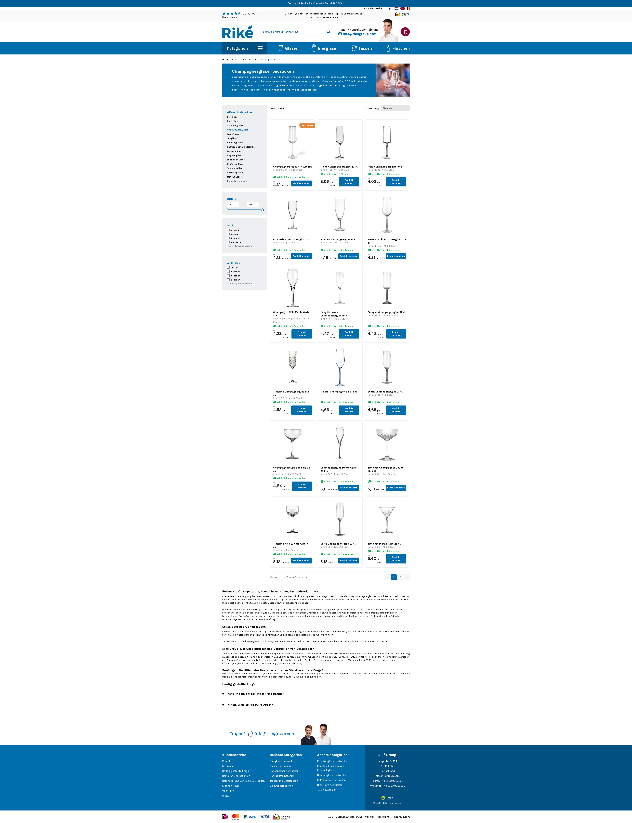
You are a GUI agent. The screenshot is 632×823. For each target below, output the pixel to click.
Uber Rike (228, 790)
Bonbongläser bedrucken (332, 775)
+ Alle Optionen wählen (240, 246)
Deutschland (387, 770)
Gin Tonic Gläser (235, 164)
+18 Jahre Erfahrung (350, 13)
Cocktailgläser (235, 172)
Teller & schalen (326, 789)
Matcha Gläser (235, 177)
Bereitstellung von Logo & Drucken (243, 780)
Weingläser (233, 134)
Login (389, 8)
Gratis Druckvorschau (326, 17)
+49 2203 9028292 (391, 780)
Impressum (229, 766)
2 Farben (235, 271)
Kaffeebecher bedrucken (284, 770)
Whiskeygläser (235, 142)
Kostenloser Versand (321, 13)
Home (225, 59)
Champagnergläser (272, 59)
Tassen (365, 48)
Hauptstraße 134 (387, 761)
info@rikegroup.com (359, 34)
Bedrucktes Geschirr (282, 775)
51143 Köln (387, 766)
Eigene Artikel (230, 785)
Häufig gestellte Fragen (236, 770)
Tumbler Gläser (235, 168)
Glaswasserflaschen (281, 785)
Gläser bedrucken (245, 59)
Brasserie (236, 242)
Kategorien (237, 48)
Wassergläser (234, 151)
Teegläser (232, 138)
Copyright (383, 816)
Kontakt (227, 761)
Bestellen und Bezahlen (236, 775)
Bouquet (235, 238)
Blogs (225, 795)
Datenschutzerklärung (349, 816)
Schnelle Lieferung (237, 181)
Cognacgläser (234, 155)
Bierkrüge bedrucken (329, 784)
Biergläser (328, 48)
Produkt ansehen (301, 183)
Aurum (234, 234)
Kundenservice (374, 8)
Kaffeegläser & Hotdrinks (241, 147)
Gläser (291, 48)
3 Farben (235, 275)
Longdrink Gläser (236, 159)
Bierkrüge (232, 121)
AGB (330, 816)
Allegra (234, 230)
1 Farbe (234, 267)
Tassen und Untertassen (284, 780)
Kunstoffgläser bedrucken (332, 761)
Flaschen (401, 48)
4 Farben (235, 279)
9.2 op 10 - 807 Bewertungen (387, 803)
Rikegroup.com (401, 816)
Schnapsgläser (235, 125)
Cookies (370, 816)
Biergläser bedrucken (282, 761)
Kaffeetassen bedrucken (331, 780)
